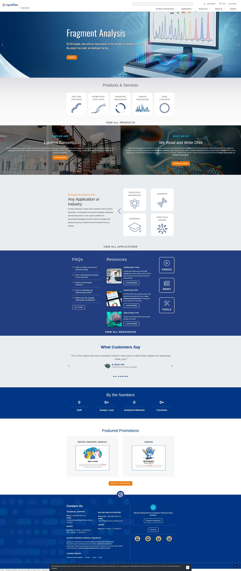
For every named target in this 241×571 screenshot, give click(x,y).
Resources (203, 9)
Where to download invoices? (83, 283)
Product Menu (181, 163)
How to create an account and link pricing (86, 268)
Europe (87, 557)
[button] (116, 75)
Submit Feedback (153, 521)
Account (233, 3)
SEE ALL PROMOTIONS (120, 483)
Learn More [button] (61, 568)
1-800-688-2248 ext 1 (79, 515)
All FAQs (78, 307)
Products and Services (165, 9)
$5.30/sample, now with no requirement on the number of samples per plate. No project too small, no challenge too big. (105, 46)
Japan (100, 557)
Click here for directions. (106, 542)
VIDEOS (167, 269)
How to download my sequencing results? (84, 291)
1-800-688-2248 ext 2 (114, 516)
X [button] (187, 567)
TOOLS (166, 309)
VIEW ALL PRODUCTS (120, 122)
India (94, 557)
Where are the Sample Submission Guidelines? (85, 299)
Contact (233, 9)
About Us (218, 9)
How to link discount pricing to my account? (86, 276)
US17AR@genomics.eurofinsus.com (110, 521)
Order (72, 57)
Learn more (60, 157)
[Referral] (92, 458)
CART (224, 3)
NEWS (167, 289)
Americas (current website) (75, 557)
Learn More (131, 283)
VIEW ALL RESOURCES (120, 332)
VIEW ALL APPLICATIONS (120, 246)
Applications (186, 9)
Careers (153, 529)
